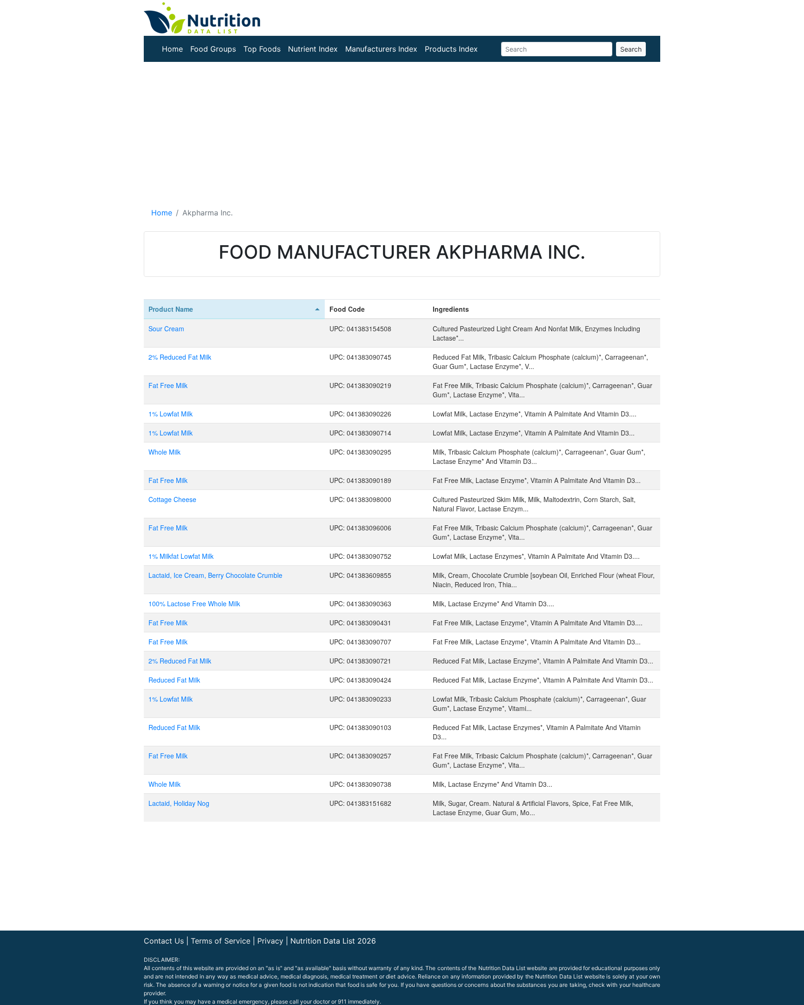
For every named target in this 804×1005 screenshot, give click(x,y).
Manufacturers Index (381, 49)
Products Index (451, 49)
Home (172, 49)
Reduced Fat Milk (174, 679)
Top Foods (262, 49)
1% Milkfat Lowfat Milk (181, 556)
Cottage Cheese (172, 499)
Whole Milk (164, 451)
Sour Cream (166, 328)
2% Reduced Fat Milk (179, 357)
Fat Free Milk (168, 385)
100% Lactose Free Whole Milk (194, 603)
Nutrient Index (313, 49)
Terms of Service (220, 940)
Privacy (270, 940)
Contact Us (164, 940)
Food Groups (213, 49)
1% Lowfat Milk (170, 413)
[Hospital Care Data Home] (202, 17)
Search (631, 49)
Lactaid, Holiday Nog (178, 803)
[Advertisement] (402, 132)
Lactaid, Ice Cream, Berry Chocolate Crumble (215, 575)
